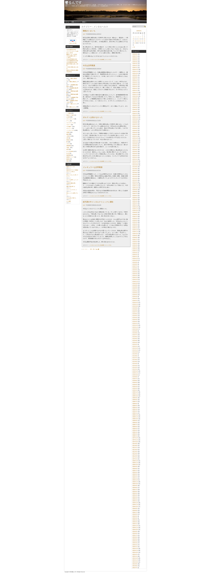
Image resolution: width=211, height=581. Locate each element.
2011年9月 (134, 354)
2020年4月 (134, 199)
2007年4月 (134, 453)
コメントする (108, 59)
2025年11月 (135, 71)
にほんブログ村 (72, 43)
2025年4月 (134, 84)
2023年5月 (134, 128)
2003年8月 (134, 533)
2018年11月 (135, 231)
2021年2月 (134, 180)
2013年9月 (134, 308)
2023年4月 (134, 130)
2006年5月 (134, 474)
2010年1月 (134, 390)
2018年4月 (134, 245)
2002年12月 (135, 548)
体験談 (83, 22)
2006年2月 (134, 476)
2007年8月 (134, 445)
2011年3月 (134, 365)
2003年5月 (134, 539)
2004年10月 (135, 506)
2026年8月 (138, 30)
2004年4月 (134, 518)
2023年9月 (134, 121)
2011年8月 (134, 355)
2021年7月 (134, 170)
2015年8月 (134, 264)
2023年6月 (134, 126)
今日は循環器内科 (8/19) (72, 60)
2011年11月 (135, 350)
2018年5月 (134, 243)
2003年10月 (135, 529)
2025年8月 (134, 77)
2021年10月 (135, 165)
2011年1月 (134, 369)
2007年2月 (134, 457)
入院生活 (68, 136)
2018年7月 (134, 239)
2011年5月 (134, 361)
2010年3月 (134, 386)
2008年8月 (134, 422)
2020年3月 (134, 201)
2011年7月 (134, 357)
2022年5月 (134, 151)
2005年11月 (135, 481)
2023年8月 (134, 123)
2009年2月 (134, 411)
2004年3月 (134, 520)
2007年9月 (134, 443)
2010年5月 (134, 382)
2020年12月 (135, 184)
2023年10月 (135, 119)
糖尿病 (68, 159)
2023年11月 (135, 117)
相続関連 (68, 155)
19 (137, 41)
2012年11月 (135, 327)
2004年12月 (135, 502)
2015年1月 (134, 277)
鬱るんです (73, 2)
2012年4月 (134, 340)
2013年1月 (134, 323)
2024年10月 (135, 96)
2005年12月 (135, 480)
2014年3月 (134, 296)
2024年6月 (134, 103)
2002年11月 (135, 550)
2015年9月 (134, 262)
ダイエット (69, 128)
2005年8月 (134, 487)
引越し (68, 147)
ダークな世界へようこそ (72, 179)
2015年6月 (134, 268)
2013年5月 (134, 315)
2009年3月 (134, 409)
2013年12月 (135, 302)
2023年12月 (135, 115)
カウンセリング (70, 119)
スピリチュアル (70, 122)
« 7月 (133, 47)
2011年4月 (134, 363)
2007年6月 (134, 449)
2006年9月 (134, 466)
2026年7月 (134, 56)
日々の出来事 (101, 59)
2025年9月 (134, 75)
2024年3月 (134, 109)
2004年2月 (134, 522)
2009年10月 (135, 396)
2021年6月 (134, 172)
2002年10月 (135, 552)
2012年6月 (134, 336)
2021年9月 (134, 166)
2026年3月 (134, 63)
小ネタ (68, 143)
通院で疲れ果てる (70, 186)
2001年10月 (135, 562)
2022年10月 (135, 142)
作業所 (68, 132)
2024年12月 (135, 92)
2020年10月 (135, 187)
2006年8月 (134, 468)
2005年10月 (135, 483)
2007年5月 (134, 451)
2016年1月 (134, 256)
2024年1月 (134, 113)
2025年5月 (134, 83)
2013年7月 (134, 312)
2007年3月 (134, 455)
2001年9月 (134, 564)
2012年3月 (134, 342)
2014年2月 (134, 298)
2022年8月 (134, 145)
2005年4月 (134, 495)
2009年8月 (134, 399)
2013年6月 (134, 313)
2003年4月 (134, 541)
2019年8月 (134, 214)
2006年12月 (135, 460)
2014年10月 (135, 283)
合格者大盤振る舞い (71, 183)
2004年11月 (135, 504)
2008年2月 (134, 434)
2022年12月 (135, 138)
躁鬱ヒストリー (75, 22)
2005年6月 (134, 491)
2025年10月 (135, 73)
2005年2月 (134, 499)
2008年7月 (134, 424)
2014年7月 (134, 289)
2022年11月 (135, 140)
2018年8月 (134, 237)
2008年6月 (134, 426)
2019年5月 (134, 220)
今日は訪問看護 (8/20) (71, 59)
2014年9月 (134, 285)
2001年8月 (134, 565)
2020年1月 (134, 205)
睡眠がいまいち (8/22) (71, 54)
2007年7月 (134, 447)
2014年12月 (135, 279)
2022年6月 (134, 149)
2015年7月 (134, 266)
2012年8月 (134, 333)
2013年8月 (134, 310)
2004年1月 (134, 523)
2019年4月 (134, 222)
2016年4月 (134, 252)
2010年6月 (134, 380)
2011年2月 (134, 367)
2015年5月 (134, 270)
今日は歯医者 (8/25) (71, 49)
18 (135, 41)
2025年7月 (134, 79)
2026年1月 (134, 67)
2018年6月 (134, 241)
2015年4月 (134, 271)
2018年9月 (134, 235)
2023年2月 (134, 134)
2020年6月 (134, 195)
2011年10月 (135, 352)
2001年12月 (135, 558)
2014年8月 (134, 287)
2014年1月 (134, 300)
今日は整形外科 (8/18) (71, 62)
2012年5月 (134, 338)
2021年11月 (135, 163)
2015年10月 (135, 260)
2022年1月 (134, 159)
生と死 (68, 153)
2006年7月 (134, 470)
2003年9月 (134, 531)
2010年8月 (134, 376)
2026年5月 (134, 60)
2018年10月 (135, 233)
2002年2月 (134, 554)
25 (135, 43)
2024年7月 (134, 102)
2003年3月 (134, 542)
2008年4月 (134, 430)
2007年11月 (135, 439)
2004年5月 (134, 516)
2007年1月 (134, 459)
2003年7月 (134, 535)
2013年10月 (135, 306)
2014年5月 (134, 292)
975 (91, 249)
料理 (67, 149)
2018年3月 (134, 247)
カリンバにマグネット (71, 189)
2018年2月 (134, 249)
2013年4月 (134, 317)
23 (144, 41)
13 (138, 39)
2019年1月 (134, 228)
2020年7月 (134, 193)
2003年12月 (135, 525)
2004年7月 (134, 512)
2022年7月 (134, 147)
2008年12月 (135, 415)
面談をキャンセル (70, 166)
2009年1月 (134, 413)
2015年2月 (134, 275)
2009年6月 (134, 403)
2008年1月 (134, 436)
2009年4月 (134, 407)
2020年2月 (134, 203)
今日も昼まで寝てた (71, 198)
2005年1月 (134, 501)
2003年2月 (134, 544)
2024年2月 (134, 111)
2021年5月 (134, 174)
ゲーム (68, 120)
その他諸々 (69, 126)
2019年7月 (134, 216)
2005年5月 (134, 493)
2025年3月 (134, 86)
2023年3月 (134, 132)
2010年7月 (134, 378)
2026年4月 (134, 61)
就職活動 (68, 145)
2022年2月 (134, 157)
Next (97, 249)
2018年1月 (134, 250)
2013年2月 (134, 321)
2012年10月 (135, 329)
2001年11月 (135, 560)
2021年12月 (135, 161)
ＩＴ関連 (68, 113)
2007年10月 (135, 441)
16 (144, 39)
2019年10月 (135, 210)
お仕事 (68, 117)
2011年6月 (134, 359)
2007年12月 (135, 438)
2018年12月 (135, 229)
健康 (67, 134)
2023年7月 (134, 124)
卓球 (67, 138)
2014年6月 (134, 291)
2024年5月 (134, 105)
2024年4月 (134, 107)
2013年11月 (135, 304)
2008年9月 (134, 420)
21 (140, 41)
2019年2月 (134, 226)
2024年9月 (134, 98)
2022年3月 (134, 155)
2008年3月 (134, 432)
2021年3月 (134, 178)
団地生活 (68, 140)
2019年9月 (134, 212)
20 (138, 41)
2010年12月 (135, 371)
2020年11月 (135, 186)
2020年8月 (134, 191)
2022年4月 (134, 153)
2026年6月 (134, 58)
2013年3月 (134, 319)
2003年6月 (134, 537)
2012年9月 (134, 331)
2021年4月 (134, 176)
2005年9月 (134, 485)
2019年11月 (135, 208)
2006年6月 (134, 472)
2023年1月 (134, 136)
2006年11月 (135, 462)
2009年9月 (134, 397)
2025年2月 (134, 88)
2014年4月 (134, 294)
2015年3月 (134, 273)
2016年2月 (134, 254)
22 (142, 41)
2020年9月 (134, 189)
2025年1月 (134, 90)
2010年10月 (135, 375)
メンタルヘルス (93, 59)
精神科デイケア (70, 157)
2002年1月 (134, 556)
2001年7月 (134, 567)
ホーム (67, 22)
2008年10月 (135, 418)
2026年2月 (134, 65)
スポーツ (68, 124)
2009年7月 (134, 401)
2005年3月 (134, 497)
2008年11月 (135, 417)
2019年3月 (134, 224)
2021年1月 (134, 182)
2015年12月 (135, 258)
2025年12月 (135, 69)
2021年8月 (134, 168)
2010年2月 (134, 388)
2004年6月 (134, 514)
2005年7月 (134, 489)
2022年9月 (134, 144)
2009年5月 (134, 405)
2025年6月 (134, 81)
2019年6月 (134, 218)
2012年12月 (135, 325)
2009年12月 (135, 392)
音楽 (67, 161)
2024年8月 (134, 100)
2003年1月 (134, 546)
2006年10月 (135, 464)
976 (94, 249)
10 (133, 39)
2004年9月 (134, 508)
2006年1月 (134, 478)
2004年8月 (134, 510)
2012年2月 (134, 344)
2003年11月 (135, 527)
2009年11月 (135, 394)
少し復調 (68, 201)
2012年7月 (134, 334)
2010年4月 (134, 384)
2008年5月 (134, 428)
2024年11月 (135, 94)
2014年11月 (135, 281)
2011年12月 (135, 348)
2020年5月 (134, 197)
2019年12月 (135, 207)
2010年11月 (135, 373)
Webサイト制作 (70, 115)
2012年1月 (134, 346)
